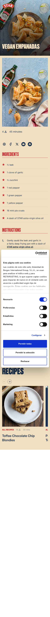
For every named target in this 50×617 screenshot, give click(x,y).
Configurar (37, 335)
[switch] (43, 308)
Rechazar (25, 361)
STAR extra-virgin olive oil (20, 247)
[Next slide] (9, 382)
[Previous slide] (4, 382)
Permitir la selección (25, 352)
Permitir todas (25, 344)
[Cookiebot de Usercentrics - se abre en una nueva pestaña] (35, 253)
